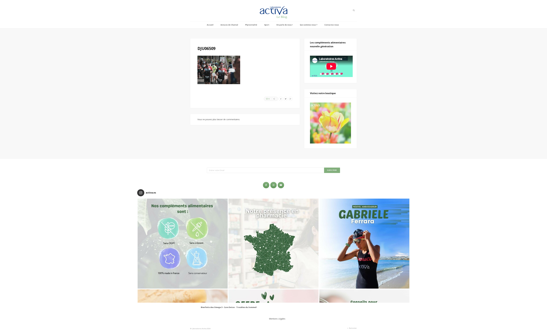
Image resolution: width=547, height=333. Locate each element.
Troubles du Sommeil (246, 307)
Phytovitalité (251, 25)
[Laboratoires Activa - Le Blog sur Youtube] (281, 185)
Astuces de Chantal (229, 25)
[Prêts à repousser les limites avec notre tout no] (364, 244)
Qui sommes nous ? (308, 25)
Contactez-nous (331, 25)
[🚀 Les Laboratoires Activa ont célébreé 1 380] (273, 244)
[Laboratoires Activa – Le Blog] (273, 10)
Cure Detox (229, 307)
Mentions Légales (277, 318)
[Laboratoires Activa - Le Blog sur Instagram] (273, 185)
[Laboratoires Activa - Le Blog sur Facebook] (266, 185)
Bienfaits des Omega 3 (211, 307)
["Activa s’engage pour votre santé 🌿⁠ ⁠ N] (183, 244)
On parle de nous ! (284, 25)
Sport (266, 25)
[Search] (353, 10)
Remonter (353, 328)
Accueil (210, 25)
